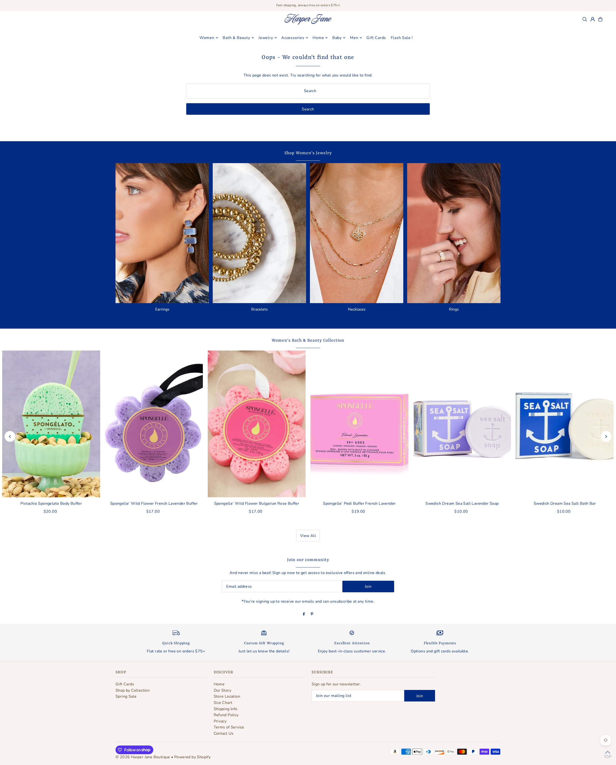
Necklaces (357, 309)
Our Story (222, 690)
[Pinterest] (312, 614)
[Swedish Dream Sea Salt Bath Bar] (565, 424)
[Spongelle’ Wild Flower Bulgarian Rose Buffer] (257, 424)
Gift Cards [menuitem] (376, 37)
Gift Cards (125, 684)
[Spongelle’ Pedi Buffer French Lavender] (359, 424)
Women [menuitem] (206, 37)
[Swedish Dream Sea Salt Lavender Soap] (462, 424)
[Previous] (10, 436)
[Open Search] (585, 19)
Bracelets (259, 309)
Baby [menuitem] (337, 37)
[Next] (606, 436)
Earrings (162, 309)
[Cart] (600, 19)
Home (219, 684)
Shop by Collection (133, 690)
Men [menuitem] (354, 37)
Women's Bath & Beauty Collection (308, 340)
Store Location (227, 696)
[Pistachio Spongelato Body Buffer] (51, 424)
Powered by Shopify (192, 757)
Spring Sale (126, 696)
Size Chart (223, 702)
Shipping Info (225, 709)
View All (308, 535)
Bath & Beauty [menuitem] (236, 37)
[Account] (592, 19)
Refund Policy (226, 715)
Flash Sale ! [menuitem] (402, 37)
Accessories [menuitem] (292, 37)
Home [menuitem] (318, 37)
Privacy (220, 721)
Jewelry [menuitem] (265, 37)
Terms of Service (229, 727)
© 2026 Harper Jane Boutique (143, 757)
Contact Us (224, 733)
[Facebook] (304, 614)
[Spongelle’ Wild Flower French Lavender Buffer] (154, 424)
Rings (454, 309)
